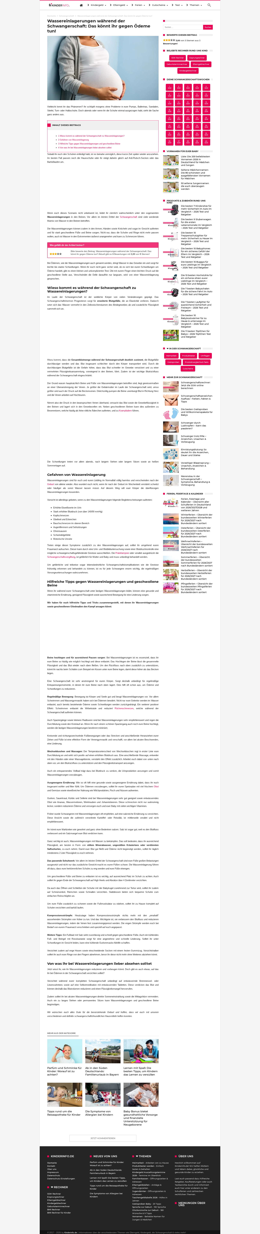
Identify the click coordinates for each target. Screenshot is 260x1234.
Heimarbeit (171, 356)
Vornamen (137, 1216)
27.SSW (179, 126)
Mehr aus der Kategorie (61, 1033)
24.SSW (197, 118)
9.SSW (197, 95)
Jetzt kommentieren (103, 1138)
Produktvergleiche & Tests (196, 362)
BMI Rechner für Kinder (59, 1212)
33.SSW (188, 134)
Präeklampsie (122, 553)
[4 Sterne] (58, 254)
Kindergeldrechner (188, 71)
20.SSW (206, 111)
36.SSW (169, 142)
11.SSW (169, 103)
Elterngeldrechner (201, 64)
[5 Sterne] (60, 254)
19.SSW (197, 111)
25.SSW (206, 118)
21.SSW (169, 118)
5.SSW (206, 87)
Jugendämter (139, 1191)
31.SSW (169, 134)
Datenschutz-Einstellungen (61, 1178)
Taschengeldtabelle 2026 (144, 1197)
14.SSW (197, 103)
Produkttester (188, 356)
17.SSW (179, 111)
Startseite (52, 1163)
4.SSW (197, 87)
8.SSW (188, 95)
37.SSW (179, 142)
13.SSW (188, 103)
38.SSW (188, 142)
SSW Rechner (177, 58)
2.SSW (179, 87)
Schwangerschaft (66, 16)
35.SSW (206, 134)
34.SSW (197, 134)
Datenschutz (53, 1175)
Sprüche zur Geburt (142, 1207)
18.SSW (188, 111)
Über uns (51, 1169)
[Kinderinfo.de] (59, 5)
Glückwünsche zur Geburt (145, 1210)
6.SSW (169, 95)
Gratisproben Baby (141, 1204)
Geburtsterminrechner (177, 64)
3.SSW (188, 87)
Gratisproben (173, 362)
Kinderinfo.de (70, 1232)
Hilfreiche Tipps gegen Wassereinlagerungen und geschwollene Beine (89, 144)
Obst (156, 786)
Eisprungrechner (197, 58)
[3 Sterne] (55, 254)
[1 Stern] (51, 254)
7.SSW (179, 95)
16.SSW (169, 111)
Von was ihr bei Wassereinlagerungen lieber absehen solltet (84, 147)
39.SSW (197, 142)
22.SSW (179, 118)
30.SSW (206, 126)
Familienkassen (140, 1178)
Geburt (50, 484)
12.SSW (179, 103)
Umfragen (205, 356)
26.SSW (169, 126)
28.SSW (188, 126)
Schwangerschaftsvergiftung (61, 557)
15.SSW (206, 103)
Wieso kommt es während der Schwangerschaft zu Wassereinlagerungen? (91, 136)
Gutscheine (188, 369)
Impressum (53, 1172)
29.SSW (197, 126)
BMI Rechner (53, 1209)
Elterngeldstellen (141, 1185)
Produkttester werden (143, 1166)
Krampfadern (125, 410)
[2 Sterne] (53, 254)
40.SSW (206, 142)
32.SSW (179, 134)
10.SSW (206, 95)
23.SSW (188, 118)
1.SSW (169, 87)
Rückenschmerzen (124, 708)
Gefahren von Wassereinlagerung (73, 140)
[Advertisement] (103, 189)
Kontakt (51, 1166)
